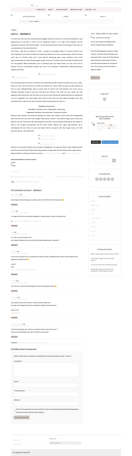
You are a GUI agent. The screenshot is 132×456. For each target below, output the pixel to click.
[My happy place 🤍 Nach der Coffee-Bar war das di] (105, 133)
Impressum (16, 440)
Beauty (26, 21)
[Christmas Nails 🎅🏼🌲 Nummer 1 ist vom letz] (105, 138)
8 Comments (16, 171)
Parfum (28, 182)
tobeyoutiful (15, 313)
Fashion (93, 209)
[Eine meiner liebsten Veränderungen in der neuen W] (96, 136)
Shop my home (61, 9)
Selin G (13, 211)
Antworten (14, 204)
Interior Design (96, 218)
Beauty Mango (15, 194)
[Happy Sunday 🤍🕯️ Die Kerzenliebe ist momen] (114, 133)
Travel (93, 235)
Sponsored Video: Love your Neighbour (68, 177)
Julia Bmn (13, 251)
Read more (95, 78)
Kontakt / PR (90, 9)
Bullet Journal (95, 205)
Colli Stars (14, 297)
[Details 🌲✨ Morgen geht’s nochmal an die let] (114, 138)
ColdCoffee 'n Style (16, 324)
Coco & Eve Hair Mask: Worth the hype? (104, 265)
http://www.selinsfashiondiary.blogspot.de (27, 221)
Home (21, 21)
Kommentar (18, 361)
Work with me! (76, 9)
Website (17, 400)
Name (16, 381)
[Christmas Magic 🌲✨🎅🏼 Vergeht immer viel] (96, 138)
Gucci (17, 182)
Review (93, 227)
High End (22, 182)
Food (92, 214)
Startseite (40, 9)
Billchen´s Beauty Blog (72, 153)
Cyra (12, 232)
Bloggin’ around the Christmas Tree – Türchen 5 (27, 177)
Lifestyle (93, 222)
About (50, 9)
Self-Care (94, 231)
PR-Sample (35, 182)
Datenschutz (17, 444)
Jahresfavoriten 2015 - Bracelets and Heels (32, 342)
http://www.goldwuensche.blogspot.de (24, 270)
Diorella (13, 281)
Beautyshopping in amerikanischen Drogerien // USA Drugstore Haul (102, 270)
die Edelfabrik (57, 153)
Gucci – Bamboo (21, 34)
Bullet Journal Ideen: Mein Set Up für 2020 (105, 254)
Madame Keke (47, 153)
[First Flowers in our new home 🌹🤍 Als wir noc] (96, 133)
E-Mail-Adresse (19, 391)
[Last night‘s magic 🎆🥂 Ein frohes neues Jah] (105, 136)
